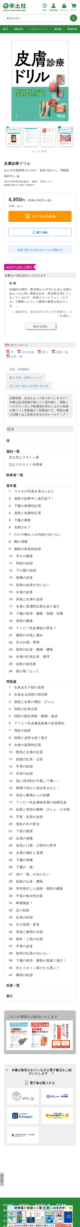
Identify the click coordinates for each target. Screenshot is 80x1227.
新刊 (5, 29)
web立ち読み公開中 (19, 267)
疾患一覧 (17, 356)
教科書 (57, 29)
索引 (45, 352)
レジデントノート (39, 29)
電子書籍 (61, 1205)
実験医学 (18, 29)
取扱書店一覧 (42, 1205)
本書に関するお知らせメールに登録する (40, 249)
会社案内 (8, 1205)
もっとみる (39, 151)
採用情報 (24, 1205)
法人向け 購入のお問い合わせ (29, 386)
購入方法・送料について (25, 377)
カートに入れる (44, 216)
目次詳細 (28, 352)
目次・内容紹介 (19, 369)
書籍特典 (72, 29)
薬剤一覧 (62, 352)
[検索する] (73, 18)
